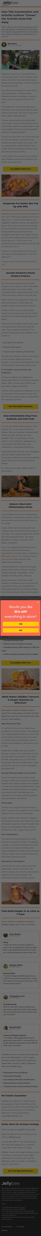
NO (20, 630)
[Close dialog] (38, 602)
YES (20, 624)
